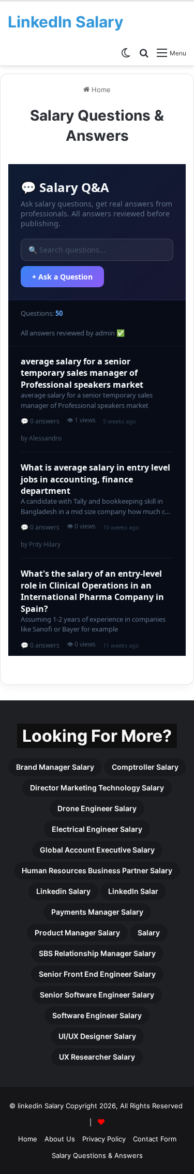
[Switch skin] (126, 52)
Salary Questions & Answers (97, 1155)
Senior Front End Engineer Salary (97, 974)
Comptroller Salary (145, 766)
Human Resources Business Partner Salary (97, 870)
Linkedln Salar (133, 891)
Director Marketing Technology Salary (97, 787)
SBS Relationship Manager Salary (97, 953)
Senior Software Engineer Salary (97, 994)
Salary (149, 932)
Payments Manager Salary (97, 911)
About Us (59, 1139)
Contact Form (154, 1139)
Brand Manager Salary (55, 766)
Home (100, 89)
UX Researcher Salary (97, 1056)
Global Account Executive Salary (97, 849)
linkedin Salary (63, 891)
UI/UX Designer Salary (97, 1036)
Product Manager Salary (77, 932)
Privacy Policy (104, 1139)
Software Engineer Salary (97, 1015)
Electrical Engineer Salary (97, 829)
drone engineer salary (97, 808)
